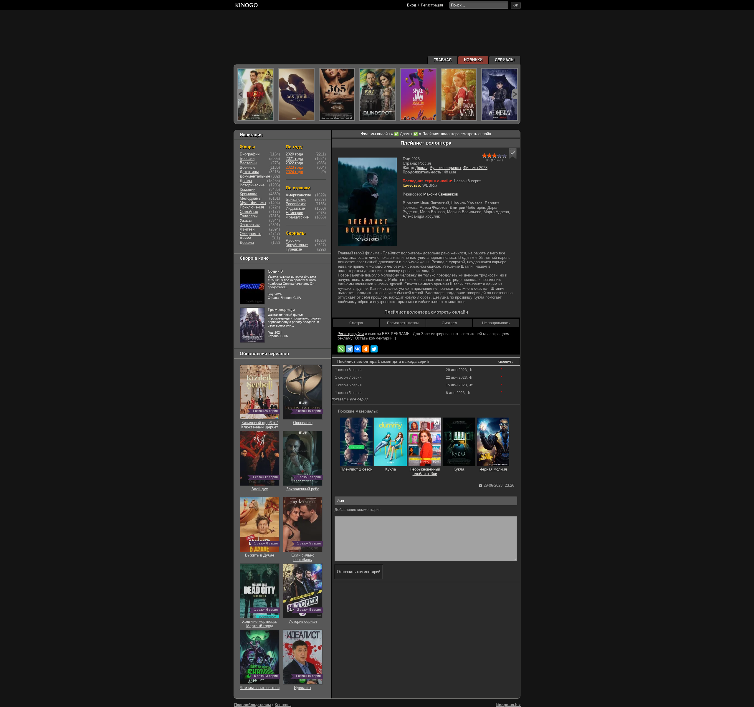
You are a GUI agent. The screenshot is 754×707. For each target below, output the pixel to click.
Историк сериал (305, 619)
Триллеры (248, 216)
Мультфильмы (253, 203)
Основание (307, 420)
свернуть (505, 362)
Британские (296, 199)
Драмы (421, 167)
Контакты (283, 705)
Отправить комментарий (358, 571)
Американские (298, 195)
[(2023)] (255, 94)
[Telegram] (349, 348)
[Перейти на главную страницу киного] (320, 5)
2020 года (294, 154)
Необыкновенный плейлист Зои (425, 471)
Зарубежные (297, 245)
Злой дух (265, 486)
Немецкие (294, 213)
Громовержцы (281, 309)
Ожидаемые (250, 233)
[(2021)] (418, 94)
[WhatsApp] (341, 348)
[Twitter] (374, 348)
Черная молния (493, 469)
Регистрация (432, 5)
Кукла (390, 469)
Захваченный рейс (303, 486)
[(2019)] (459, 94)
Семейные (249, 211)
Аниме (245, 238)
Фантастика (250, 225)
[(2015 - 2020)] (377, 94)
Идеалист (307, 685)
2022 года (294, 163)
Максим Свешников (440, 194)
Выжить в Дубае (261, 553)
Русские (293, 240)
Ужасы (246, 220)
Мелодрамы (250, 198)
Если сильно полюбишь (306, 555)
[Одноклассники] (365, 348)
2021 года (294, 158)
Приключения (252, 207)
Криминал (248, 194)
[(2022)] (296, 94)
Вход (411, 5)
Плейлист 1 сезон (356, 469)
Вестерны (248, 163)
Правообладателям (252, 705)
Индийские (295, 208)
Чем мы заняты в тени (260, 685)
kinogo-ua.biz (508, 705)
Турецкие (294, 249)
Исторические (252, 185)
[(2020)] (337, 94)
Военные (247, 167)
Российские (296, 204)
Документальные (255, 176)
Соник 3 (275, 271)
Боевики (247, 158)
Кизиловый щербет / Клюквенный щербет (259, 422)
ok (515, 5)
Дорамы (247, 242)
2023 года (294, 167)
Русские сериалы (445, 167)
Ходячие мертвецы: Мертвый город (260, 621)
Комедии (247, 189)
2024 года (294, 172)
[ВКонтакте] (357, 348)
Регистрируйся (351, 334)
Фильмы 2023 (475, 167)
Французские (297, 217)
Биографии (249, 154)
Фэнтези (247, 229)
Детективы (249, 172)
